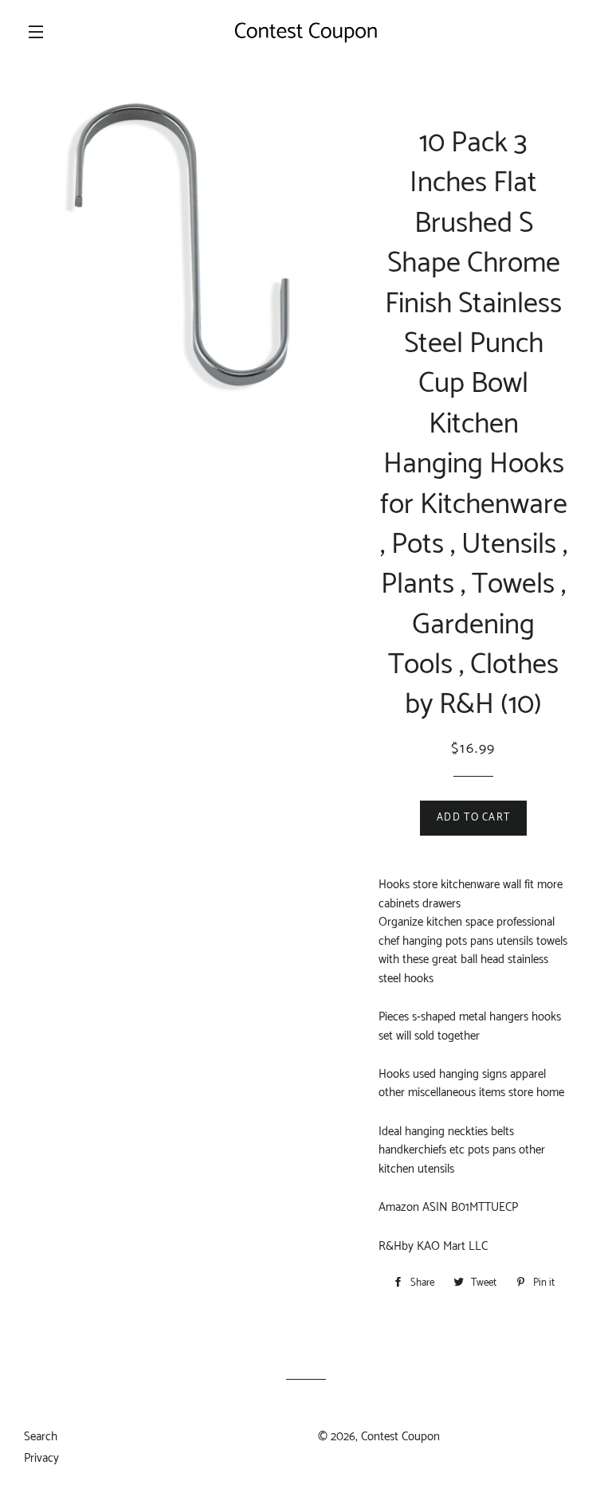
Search (40, 1437)
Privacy (41, 1458)
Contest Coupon (400, 1437)
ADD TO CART (473, 817)
